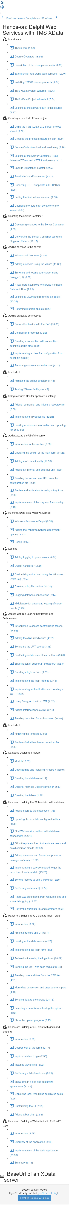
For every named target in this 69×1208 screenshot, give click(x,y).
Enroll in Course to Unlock (34, 1198)
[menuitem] (2, 8)
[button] (2, 3)
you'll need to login (48, 1193)
